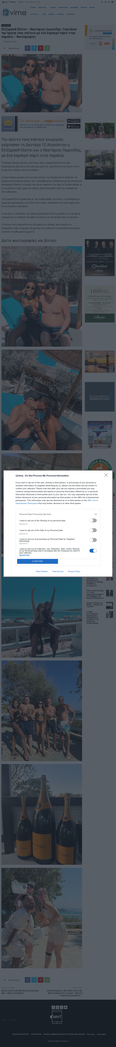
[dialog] (58, 523)
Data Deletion (42, 571)
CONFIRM (37, 561)
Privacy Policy (74, 571)
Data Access (58, 571)
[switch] (93, 520)
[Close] (107, 476)
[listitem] (58, 514)
